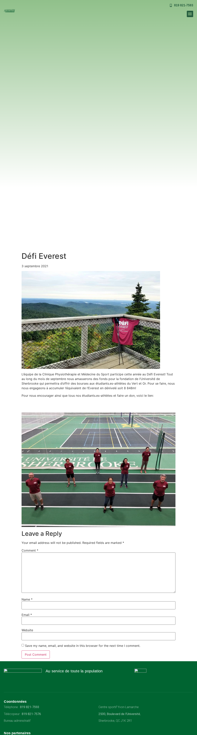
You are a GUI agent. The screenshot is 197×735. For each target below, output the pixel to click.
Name (27, 599)
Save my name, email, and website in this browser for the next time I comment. (82, 645)
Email (27, 614)
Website (27, 630)
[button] (190, 14)
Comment (30, 550)
